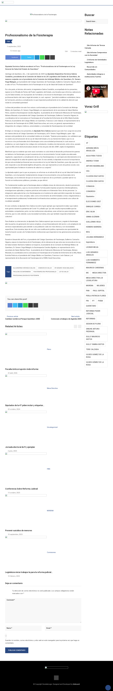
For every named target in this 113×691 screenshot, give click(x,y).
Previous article (12, 316)
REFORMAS (90, 319)
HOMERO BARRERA (93, 227)
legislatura (90, 242)
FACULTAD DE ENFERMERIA (22, 271)
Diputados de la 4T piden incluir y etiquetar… (24, 405)
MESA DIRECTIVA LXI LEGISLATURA (94, 279)
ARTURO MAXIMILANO (95, 166)
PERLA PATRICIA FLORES (96, 296)
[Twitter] (15, 305)
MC (87, 273)
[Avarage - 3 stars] (8, 590)
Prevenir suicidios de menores (18, 530)
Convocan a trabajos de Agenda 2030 (66, 319)
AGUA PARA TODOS (94, 156)
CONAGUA (90, 186)
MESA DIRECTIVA (99, 273)
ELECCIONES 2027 (93, 201)
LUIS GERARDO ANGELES (92, 253)
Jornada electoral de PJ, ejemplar (20, 447)
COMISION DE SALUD (45, 268)
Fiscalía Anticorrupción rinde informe (21, 369)
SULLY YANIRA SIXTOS (95, 344)
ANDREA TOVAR (92, 161)
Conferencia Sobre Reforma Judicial (21, 489)
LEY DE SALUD (64, 271)
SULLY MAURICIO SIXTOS (93, 338)
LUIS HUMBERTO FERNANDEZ (93, 261)
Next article (75, 316)
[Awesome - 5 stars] (11, 590)
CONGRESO (90, 191)
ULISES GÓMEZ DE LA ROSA (95, 363)
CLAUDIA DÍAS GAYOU (95, 181)
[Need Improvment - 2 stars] (6, 590)
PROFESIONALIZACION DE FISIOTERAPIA (26, 275)
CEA (87, 171)
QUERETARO (91, 306)
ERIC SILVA (90, 212)
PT (93, 301)
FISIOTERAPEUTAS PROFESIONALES (44, 271)
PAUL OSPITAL (99, 291)
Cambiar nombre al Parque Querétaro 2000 (22, 319)
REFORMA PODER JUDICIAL (93, 312)
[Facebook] (10, 305)
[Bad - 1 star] (4, 590)
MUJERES (101, 286)
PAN (8, 41)
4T (87, 143)
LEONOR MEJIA (92, 247)
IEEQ (88, 232)
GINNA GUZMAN (92, 217)
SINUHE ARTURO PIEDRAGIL (92, 330)
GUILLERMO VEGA (93, 222)
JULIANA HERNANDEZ (95, 237)
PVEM (100, 301)
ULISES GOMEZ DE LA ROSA (95, 355)
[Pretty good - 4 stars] (9, 590)
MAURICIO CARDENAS (95, 268)
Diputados (90, 196)
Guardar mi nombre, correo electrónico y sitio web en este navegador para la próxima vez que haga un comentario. (42, 641)
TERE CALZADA (92, 349)
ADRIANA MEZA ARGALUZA (92, 149)
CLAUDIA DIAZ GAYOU (95, 176)
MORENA (89, 286)
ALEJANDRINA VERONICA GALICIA (24, 268)
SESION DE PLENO (93, 324)
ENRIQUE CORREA (93, 207)
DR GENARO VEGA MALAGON (64, 268)
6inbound (76, 684)
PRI (87, 301)
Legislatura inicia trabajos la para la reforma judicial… (29, 572)
